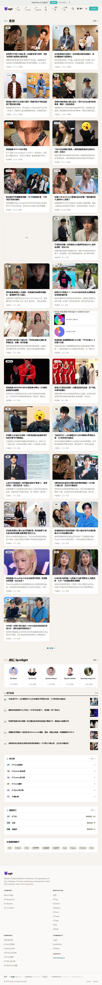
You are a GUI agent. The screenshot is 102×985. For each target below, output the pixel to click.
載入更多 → (51, 648)
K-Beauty (38, 8)
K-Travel (56, 916)
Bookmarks (57, 944)
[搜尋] (73, 8)
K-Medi (55, 929)
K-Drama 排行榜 (16, 778)
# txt (9, 848)
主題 (46, 8)
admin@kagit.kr (59, 958)
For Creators (9, 908)
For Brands (8, 904)
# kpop (73, 848)
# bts (26, 848)
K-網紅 (65, 8)
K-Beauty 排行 (9, 949)
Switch (53, 2)
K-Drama (28, 8)
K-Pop (18, 8)
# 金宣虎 (46, 848)
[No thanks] (69, 2)
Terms (88, 981)
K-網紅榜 (13, 797)
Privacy (95, 981)
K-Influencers (9, 899)
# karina (83, 848)
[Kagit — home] (8, 9)
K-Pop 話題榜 (15, 765)
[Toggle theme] (86, 9)
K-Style (56, 921)
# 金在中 (56, 848)
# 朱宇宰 (35, 848)
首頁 (54, 895)
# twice (18, 848)
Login (55, 940)
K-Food (56, 912)
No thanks (62, 2)
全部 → (95, 21)
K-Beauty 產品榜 (16, 771)
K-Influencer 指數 (11, 965)
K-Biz (55, 925)
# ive (91, 848)
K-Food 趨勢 (14, 784)
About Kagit (8, 895)
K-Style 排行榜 (15, 790)
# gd (64, 848)
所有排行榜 (8, 940)
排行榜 (56, 8)
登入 (95, 9)
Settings (56, 949)
